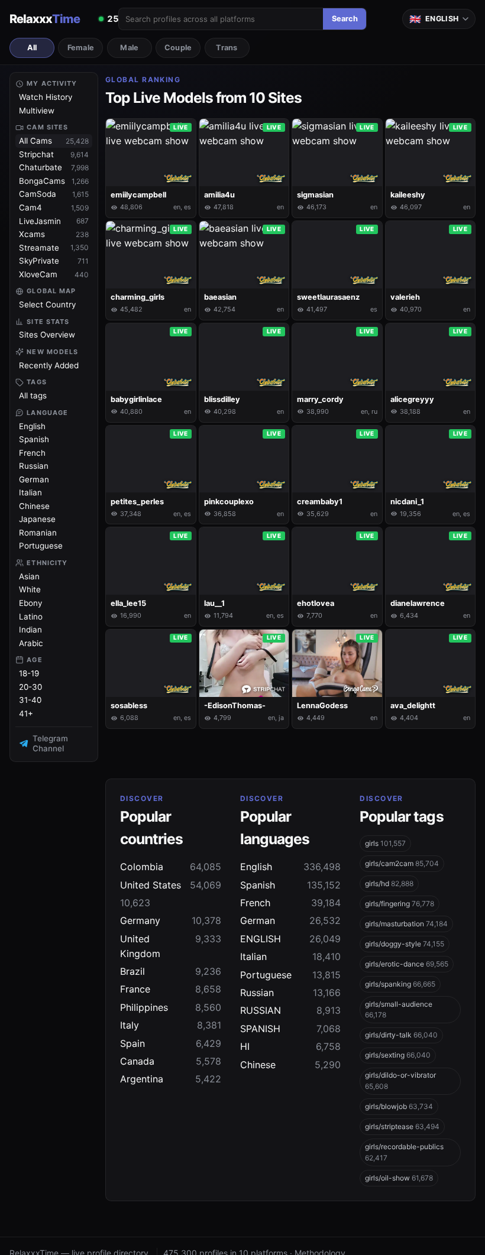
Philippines (170, 1007)
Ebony (30, 603)
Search (345, 18)
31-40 (30, 700)
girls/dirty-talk (401, 1034)
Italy (170, 1025)
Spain (170, 1043)
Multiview (36, 110)
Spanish (34, 439)
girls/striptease (402, 1126)
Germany (170, 920)
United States (170, 885)
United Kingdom (170, 946)
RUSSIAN (290, 1010)
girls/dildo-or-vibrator (400, 1081)
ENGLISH (290, 939)
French (32, 453)
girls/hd (389, 883)
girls (385, 843)
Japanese (37, 519)
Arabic (31, 643)
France (170, 989)
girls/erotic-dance (406, 963)
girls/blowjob (399, 1106)
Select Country (47, 304)
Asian (29, 576)
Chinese (34, 506)
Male (129, 47)
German (34, 479)
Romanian (38, 532)
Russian (33, 466)
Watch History (45, 97)
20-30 (30, 687)
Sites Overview (47, 334)
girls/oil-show (399, 1177)
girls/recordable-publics (404, 1152)
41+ (26, 713)
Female (81, 47)
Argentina (170, 1079)
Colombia (170, 867)
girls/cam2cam (402, 863)
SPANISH (290, 1029)
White (30, 589)
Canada (170, 1061)
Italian (30, 492)
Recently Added (49, 365)
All (32, 47)
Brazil (170, 971)
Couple (178, 47)
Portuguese (41, 545)
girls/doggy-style (404, 943)
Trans (226, 47)
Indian (30, 629)
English (32, 426)
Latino (31, 616)
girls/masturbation (406, 923)
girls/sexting (398, 1054)
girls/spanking (400, 984)
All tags (33, 395)
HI (290, 1046)
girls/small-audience (398, 1010)
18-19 (29, 673)
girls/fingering (399, 903)
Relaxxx (44, 19)
